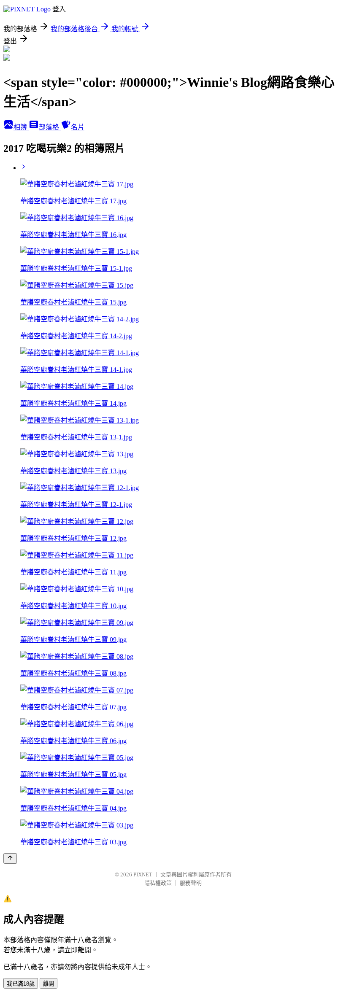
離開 (48, 984)
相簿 (21, 127)
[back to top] (10, 858)
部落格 (50, 127)
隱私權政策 (158, 883)
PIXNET (142, 874)
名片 (77, 127)
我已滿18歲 (21, 984)
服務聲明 (191, 883)
